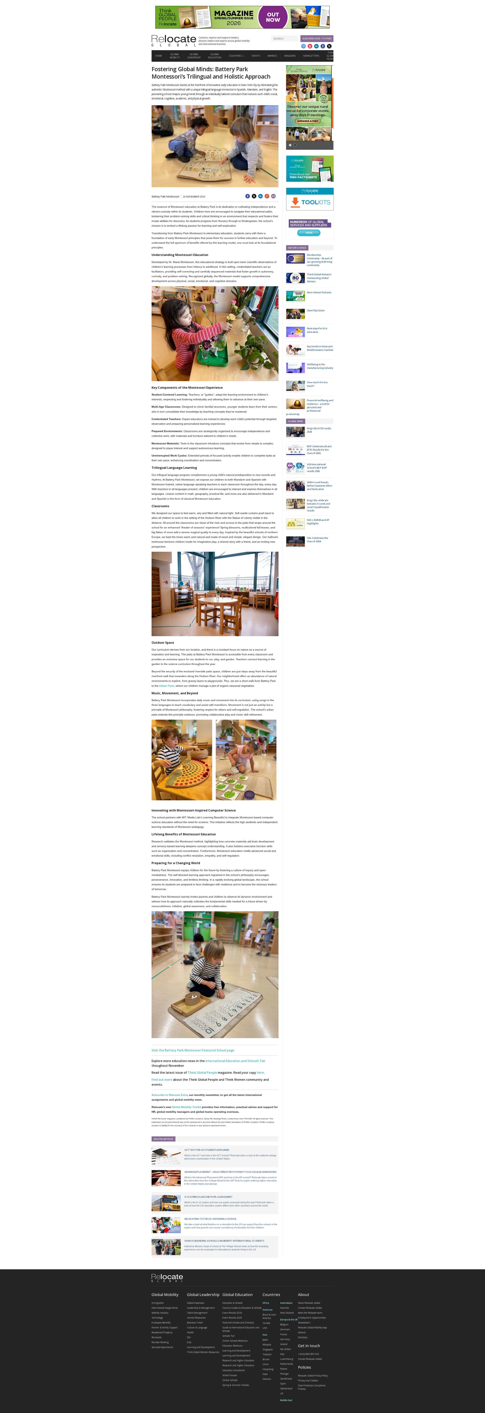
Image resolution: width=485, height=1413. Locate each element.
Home (158, 55)
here (260, 1072)
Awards (272, 55)
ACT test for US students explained (207, 1150)
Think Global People (331, 56)
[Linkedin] (316, 46)
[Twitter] (329, 46)
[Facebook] (323, 46)
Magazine (290, 55)
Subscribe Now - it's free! (317, 38)
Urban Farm (166, 685)
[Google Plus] (303, 46)
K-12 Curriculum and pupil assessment (208, 1196)
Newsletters (311, 55)
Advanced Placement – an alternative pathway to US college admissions (230, 1171)
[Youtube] (310, 46)
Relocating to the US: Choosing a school (211, 1218)
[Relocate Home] (174, 40)
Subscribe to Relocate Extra (170, 1094)
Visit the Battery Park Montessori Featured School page (193, 1050)
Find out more (162, 1080)
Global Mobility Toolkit (186, 1107)
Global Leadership (194, 56)
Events (256, 55)
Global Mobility (175, 56)
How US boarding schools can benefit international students (224, 1240)
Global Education (214, 56)
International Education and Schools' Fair (235, 1061)
